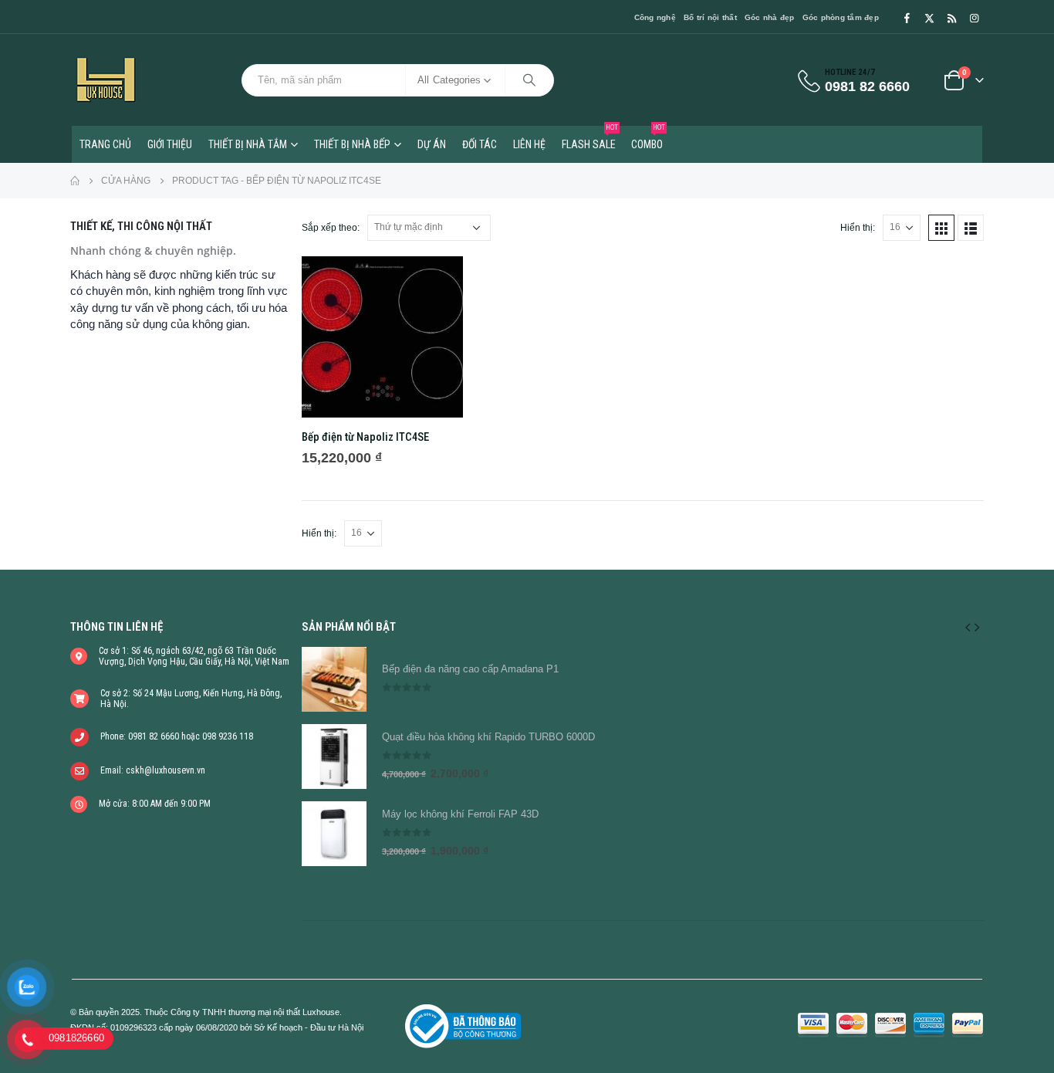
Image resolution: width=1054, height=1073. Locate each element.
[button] (968, 626)
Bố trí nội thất (710, 17)
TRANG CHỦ (105, 144)
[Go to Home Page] (74, 180)
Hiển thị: (857, 227)
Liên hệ (529, 144)
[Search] (529, 80)
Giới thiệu (169, 144)
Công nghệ (655, 17)
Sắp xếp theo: (331, 227)
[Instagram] (974, 18)
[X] (929, 18)
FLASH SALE (590, 138)
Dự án (431, 144)
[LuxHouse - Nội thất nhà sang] (105, 80)
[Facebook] (907, 18)
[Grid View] (941, 228)
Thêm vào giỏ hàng (437, 282)
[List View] (971, 228)
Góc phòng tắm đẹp (840, 17)
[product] (382, 337)
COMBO (648, 138)
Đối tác (479, 144)
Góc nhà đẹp (770, 17)
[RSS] (951, 18)
